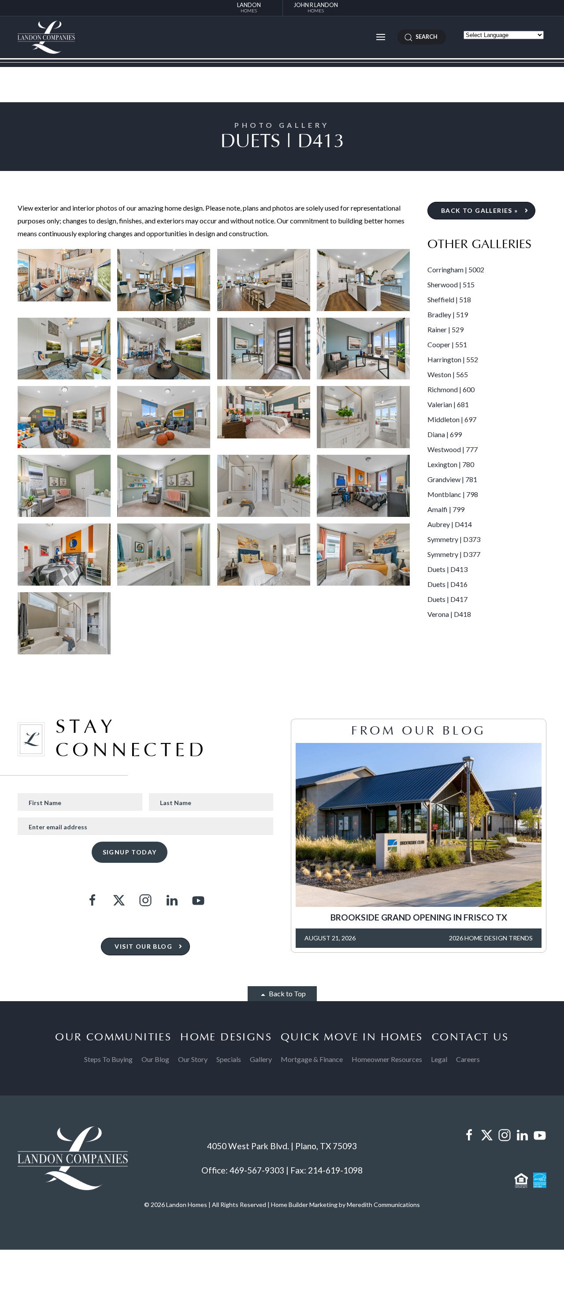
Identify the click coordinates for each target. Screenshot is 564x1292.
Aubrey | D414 (449, 524)
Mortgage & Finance (312, 1059)
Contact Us (470, 1037)
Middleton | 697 (451, 419)
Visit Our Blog (143, 946)
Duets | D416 (447, 584)
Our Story (193, 1059)
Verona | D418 (449, 614)
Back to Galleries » (479, 210)
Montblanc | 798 (452, 494)
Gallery (261, 1059)
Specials (228, 1059)
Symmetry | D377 (453, 554)
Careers (468, 1059)
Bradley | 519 (447, 314)
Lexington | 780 (450, 464)
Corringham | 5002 (455, 269)
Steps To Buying (108, 1059)
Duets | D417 (447, 599)
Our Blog (155, 1059)
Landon (249, 7)
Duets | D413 (447, 569)
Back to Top (286, 993)
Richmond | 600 (451, 389)
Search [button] (425, 36)
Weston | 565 (447, 374)
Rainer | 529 (445, 329)
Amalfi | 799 (445, 509)
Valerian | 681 (448, 404)
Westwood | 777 (452, 449)
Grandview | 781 (452, 479)
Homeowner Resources (387, 1059)
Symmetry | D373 (453, 539)
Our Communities (113, 1037)
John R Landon (316, 7)
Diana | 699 (444, 434)
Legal (439, 1059)
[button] (380, 37)
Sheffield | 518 (449, 299)
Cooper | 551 (447, 344)
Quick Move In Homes (352, 1037)
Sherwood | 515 (451, 284)
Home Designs (226, 1037)
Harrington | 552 (452, 359)
